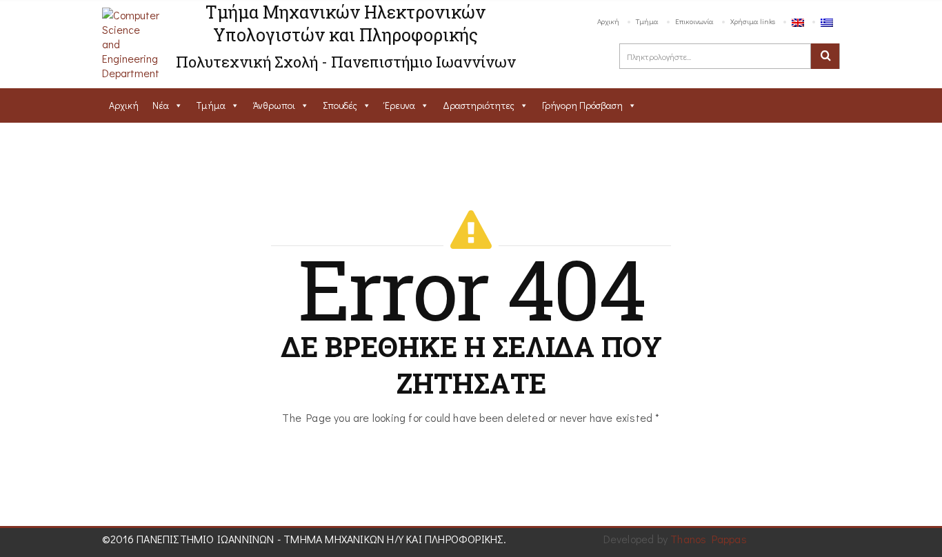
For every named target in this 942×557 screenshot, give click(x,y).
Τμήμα (647, 21)
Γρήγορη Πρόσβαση (582, 105)
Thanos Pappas (708, 538)
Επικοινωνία (694, 21)
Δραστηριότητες (478, 105)
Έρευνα (400, 105)
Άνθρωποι (274, 105)
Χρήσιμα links (752, 21)
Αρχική (608, 21)
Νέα (160, 105)
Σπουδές (340, 105)
